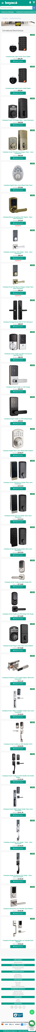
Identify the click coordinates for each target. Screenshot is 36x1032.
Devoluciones (18, 969)
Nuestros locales (18, 991)
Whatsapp (18, 1001)
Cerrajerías (5, 18)
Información (18, 974)
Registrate (18, 985)
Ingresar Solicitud (18, 962)
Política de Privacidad (18, 993)
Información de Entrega (18, 967)
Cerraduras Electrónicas (15, 18)
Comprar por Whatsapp (7, 12)
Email (18, 999)
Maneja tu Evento (18, 977)
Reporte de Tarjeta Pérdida (18, 986)
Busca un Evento (18, 975)
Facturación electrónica (18, 994)
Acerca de (18, 983)
